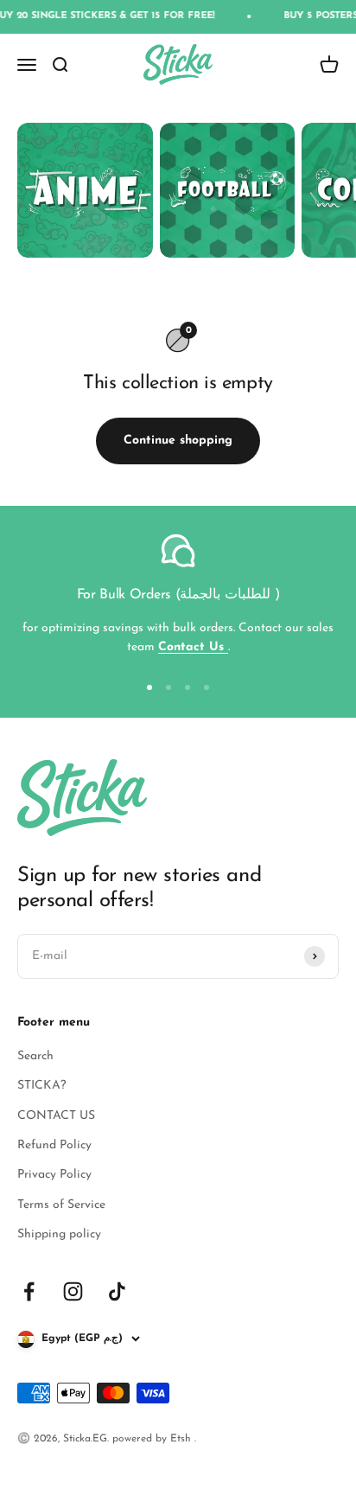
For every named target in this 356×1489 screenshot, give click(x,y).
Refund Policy (54, 1145)
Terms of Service (61, 1204)
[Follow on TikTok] (117, 1291)
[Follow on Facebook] (29, 1291)
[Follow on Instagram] (73, 1291)
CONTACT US (56, 1115)
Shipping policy (59, 1234)
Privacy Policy (54, 1174)
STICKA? (41, 1085)
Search (35, 1056)
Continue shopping (178, 440)
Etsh (182, 1439)
